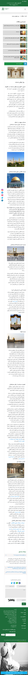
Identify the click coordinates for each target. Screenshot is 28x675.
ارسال (24, 604)
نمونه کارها (23, 626)
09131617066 (10, 3)
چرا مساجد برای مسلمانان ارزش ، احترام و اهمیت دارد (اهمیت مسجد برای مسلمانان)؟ (16, 568)
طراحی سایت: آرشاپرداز (22, 641)
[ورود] (25, 1)
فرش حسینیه (18, 512)
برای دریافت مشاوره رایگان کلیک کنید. (14, 673)
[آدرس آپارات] (2, 195)
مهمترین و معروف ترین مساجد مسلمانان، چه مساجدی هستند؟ (16, 572)
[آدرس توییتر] (2, 198)
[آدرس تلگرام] (2, 193)
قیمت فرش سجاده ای (14, 497)
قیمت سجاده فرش (23, 613)
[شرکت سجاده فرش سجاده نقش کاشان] (5, 8)
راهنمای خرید (23, 617)
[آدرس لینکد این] (2, 200)
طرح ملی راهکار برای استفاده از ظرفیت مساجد (17, 440)
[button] (24, 1)
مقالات (22, 16)
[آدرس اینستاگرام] (2, 190)
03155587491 (14, 5)
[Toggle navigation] (25, 9)
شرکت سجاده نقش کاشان (17, 523)
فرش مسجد (14, 301)
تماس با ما (24, 628)
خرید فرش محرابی (17, 529)
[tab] (15, 555)
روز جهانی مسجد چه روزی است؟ (20, 555)
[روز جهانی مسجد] (19, 583)
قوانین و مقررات (24, 620)
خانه (26, 16)
